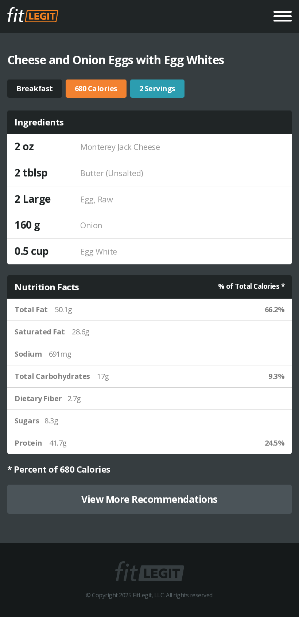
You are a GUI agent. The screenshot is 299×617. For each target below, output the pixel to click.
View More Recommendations (149, 499)
